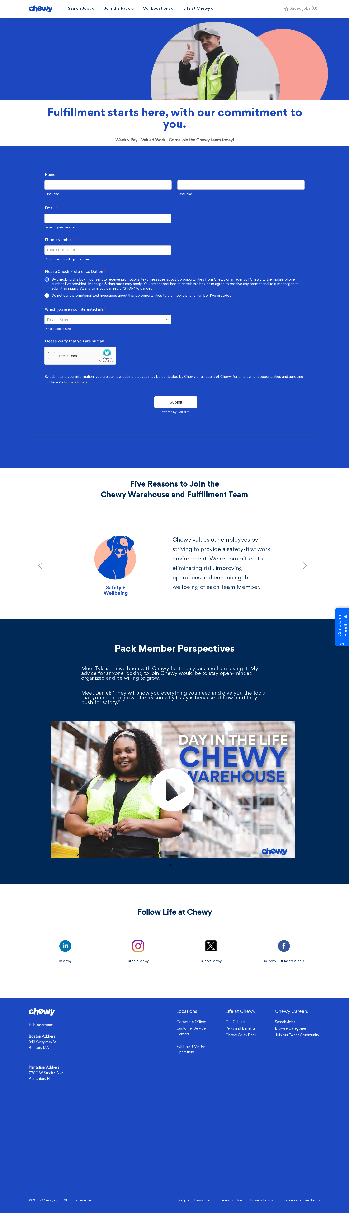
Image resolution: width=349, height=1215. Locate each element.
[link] (42, 1012)
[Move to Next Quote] (304, 565)
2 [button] (175, 865)
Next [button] (284, 790)
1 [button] (170, 865)
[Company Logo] (46, 9)
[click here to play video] (173, 790)
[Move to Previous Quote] (40, 565)
